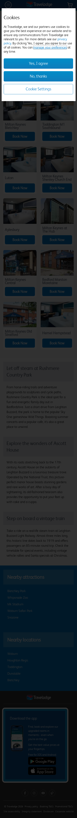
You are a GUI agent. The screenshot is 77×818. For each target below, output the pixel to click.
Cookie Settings (38, 89)
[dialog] (39, 54)
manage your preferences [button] (50, 47)
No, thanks (38, 76)
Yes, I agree (38, 63)
